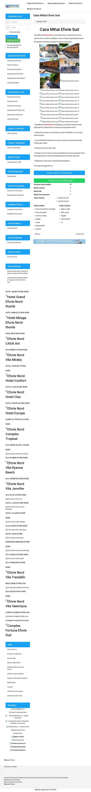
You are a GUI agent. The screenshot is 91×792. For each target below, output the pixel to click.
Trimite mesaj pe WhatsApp (60, 180)
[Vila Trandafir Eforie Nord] (18, 575)
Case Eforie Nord (13, 83)
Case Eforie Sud (12, 119)
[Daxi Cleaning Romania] (17, 747)
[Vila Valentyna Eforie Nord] (18, 603)
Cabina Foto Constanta (12, 780)
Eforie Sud (48, 35)
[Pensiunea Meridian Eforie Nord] (17, 550)
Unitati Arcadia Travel (14, 696)
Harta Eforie (11, 682)
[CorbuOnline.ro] (17, 726)
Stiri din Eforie (12, 649)
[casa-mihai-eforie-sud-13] (49, 107)
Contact (10, 687)
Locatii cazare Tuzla (14, 162)
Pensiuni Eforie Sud (14, 106)
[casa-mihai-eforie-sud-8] (68, 114)
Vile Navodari (11, 176)
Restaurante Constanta (15, 195)
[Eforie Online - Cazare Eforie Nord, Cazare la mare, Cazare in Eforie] (12, 6)
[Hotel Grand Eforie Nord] (18, 301)
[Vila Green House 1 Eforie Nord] (17, 454)
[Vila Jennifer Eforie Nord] (18, 486)
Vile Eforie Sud (12, 101)
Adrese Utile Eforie (13, 663)
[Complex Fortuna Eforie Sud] (18, 630)
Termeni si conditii (10, 767)
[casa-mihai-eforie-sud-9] (50, 114)
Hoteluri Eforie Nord (14, 61)
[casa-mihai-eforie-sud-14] (69, 104)
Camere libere (9, 757)
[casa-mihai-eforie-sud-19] (49, 97)
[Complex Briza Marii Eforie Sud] (17, 587)
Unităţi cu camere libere (15, 674)
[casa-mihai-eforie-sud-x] (49, 66)
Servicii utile (11, 658)
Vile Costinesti (12, 133)
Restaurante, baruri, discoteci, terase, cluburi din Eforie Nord (17, 272)
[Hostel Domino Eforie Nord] (14, 538)
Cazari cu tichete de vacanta (17, 678)
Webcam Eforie (9, 760)
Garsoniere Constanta (15, 191)
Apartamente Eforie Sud (15, 110)
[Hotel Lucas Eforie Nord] (18, 508)
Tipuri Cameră (39, 198)
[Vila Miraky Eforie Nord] (18, 357)
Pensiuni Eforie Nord (14, 69)
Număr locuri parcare (42, 194)
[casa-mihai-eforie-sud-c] (69, 66)
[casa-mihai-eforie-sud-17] (69, 101)
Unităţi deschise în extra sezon (15, 668)
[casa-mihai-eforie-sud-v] (50, 81)
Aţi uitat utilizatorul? (14, 45)
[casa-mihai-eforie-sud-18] (69, 97)
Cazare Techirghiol (13, 148)
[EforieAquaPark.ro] (18, 712)
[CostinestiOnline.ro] (18, 717)
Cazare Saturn (12, 228)
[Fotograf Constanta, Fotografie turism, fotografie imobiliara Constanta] (18, 722)
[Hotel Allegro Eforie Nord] (15, 522)
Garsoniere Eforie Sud (15, 115)
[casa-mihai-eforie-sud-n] (49, 90)
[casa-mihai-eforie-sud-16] (49, 101)
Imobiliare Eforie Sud (14, 214)
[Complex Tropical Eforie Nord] (18, 434)
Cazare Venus (12, 257)
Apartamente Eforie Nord (16, 78)
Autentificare (11, 37)
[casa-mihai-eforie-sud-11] (49, 111)
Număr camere (39, 188)
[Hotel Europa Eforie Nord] (18, 410)
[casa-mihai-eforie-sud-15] (49, 104)
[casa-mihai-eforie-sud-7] (50, 118)
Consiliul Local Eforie (14, 654)
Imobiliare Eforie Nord (14, 209)
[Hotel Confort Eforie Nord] (18, 378)
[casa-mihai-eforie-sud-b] (69, 81)
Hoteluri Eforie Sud (13, 97)
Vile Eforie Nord (12, 65)
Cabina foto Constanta (15, 691)
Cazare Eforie (37, 778)
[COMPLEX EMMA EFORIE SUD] (17, 616)
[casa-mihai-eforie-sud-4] (68, 121)
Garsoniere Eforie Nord (15, 74)
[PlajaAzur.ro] (18, 709)
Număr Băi (38, 191)
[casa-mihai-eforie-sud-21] (49, 93)
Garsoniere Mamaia (14, 242)
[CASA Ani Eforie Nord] (18, 341)
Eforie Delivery (9, 763)
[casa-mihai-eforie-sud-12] (69, 107)
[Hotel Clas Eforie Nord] (18, 394)
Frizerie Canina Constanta (13, 782)
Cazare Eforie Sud (24, 778)
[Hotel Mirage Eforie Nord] (18, 322)
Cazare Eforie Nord (10, 778)
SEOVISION (52, 790)
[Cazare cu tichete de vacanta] (59, 241)
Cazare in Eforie (48, 778)
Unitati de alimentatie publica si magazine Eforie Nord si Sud (17, 280)
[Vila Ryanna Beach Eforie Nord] (18, 467)
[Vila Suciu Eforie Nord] (14, 499)
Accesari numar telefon (42, 184)
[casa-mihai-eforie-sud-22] (49, 51)
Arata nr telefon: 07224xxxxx (59, 173)
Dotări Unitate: (39, 206)
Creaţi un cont (12, 40)
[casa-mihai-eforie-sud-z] (69, 51)
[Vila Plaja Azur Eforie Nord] (16, 530)
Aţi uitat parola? (12, 47)
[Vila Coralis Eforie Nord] (15, 558)
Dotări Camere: (65, 206)
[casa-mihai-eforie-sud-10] (69, 111)
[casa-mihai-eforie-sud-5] (50, 121)
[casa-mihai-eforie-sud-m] (69, 90)
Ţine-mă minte (15, 32)
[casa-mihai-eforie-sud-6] (68, 118)
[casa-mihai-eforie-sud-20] (69, 93)
